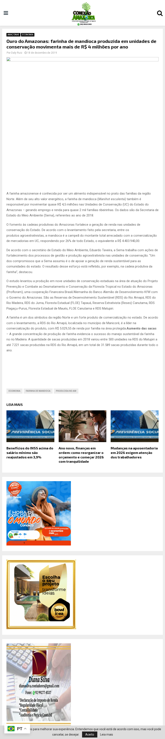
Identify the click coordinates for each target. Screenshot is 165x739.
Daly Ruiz (16, 52)
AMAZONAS (13, 34)
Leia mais (106, 734)
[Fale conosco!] (41, 628)
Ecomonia (14, 391)
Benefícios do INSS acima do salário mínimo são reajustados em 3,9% (29, 452)
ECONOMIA (27, 34)
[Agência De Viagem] (38, 544)
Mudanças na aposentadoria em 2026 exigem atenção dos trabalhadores (134, 452)
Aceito (89, 734)
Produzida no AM (66, 391)
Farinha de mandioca (38, 391)
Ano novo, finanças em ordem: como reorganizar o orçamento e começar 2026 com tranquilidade (81, 454)
